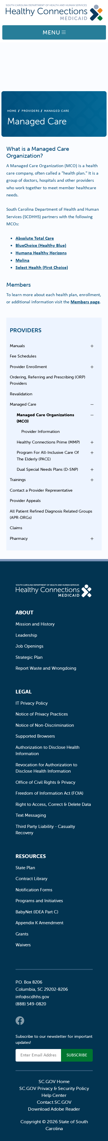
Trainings (18, 479)
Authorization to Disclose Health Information (47, 751)
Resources (31, 856)
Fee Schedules (23, 356)
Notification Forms (34, 889)
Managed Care (23, 404)
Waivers (23, 944)
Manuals (17, 345)
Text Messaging (31, 815)
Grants (22, 934)
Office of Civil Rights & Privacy (45, 782)
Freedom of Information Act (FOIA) (49, 793)
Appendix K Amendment (39, 922)
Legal (24, 691)
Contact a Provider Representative (41, 490)
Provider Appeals (25, 500)
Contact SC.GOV (54, 1102)
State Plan (25, 867)
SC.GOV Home (54, 1081)
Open (90, 346)
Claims (16, 527)
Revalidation (21, 393)
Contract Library (32, 878)
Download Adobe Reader (54, 1109)
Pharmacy (19, 538)
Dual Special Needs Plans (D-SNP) (47, 469)
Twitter (31, 1020)
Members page (85, 301)
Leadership (26, 635)
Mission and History (35, 624)
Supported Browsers (35, 736)
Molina (22, 260)
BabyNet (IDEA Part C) (37, 912)
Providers (30, 111)
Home (12, 111)
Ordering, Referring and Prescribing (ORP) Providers (47, 380)
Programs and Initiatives (39, 900)
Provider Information (40, 431)
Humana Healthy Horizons (41, 252)
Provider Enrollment (28, 366)
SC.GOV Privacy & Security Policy (54, 1088)
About (24, 612)
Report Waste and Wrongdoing (46, 668)
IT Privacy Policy (32, 703)
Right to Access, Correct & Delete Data (53, 804)
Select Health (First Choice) (42, 267)
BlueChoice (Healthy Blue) (41, 245)
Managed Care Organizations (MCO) (45, 418)
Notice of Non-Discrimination (45, 725)
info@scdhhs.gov (32, 996)
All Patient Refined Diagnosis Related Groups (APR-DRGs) (51, 514)
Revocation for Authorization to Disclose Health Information (46, 768)
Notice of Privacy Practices (42, 714)
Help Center (54, 1095)
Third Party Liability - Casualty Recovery (45, 830)
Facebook (20, 1020)
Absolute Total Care (35, 238)
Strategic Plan (29, 657)
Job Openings (29, 646)
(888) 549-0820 (31, 1004)
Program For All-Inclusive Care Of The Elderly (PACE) (48, 455)
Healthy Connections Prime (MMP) (48, 442)
